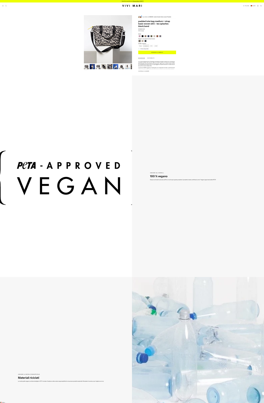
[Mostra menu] (3, 6)
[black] (142, 36)
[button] (3, 402)
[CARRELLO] (261, 6)
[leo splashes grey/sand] (142, 41)
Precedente (83, 39)
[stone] (154, 36)
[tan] (157, 36)
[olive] (151, 36)
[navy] (148, 36)
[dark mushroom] (145, 36)
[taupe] (160, 36)
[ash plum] (139, 36)
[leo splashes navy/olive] (145, 41)
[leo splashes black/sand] (139, 41)
